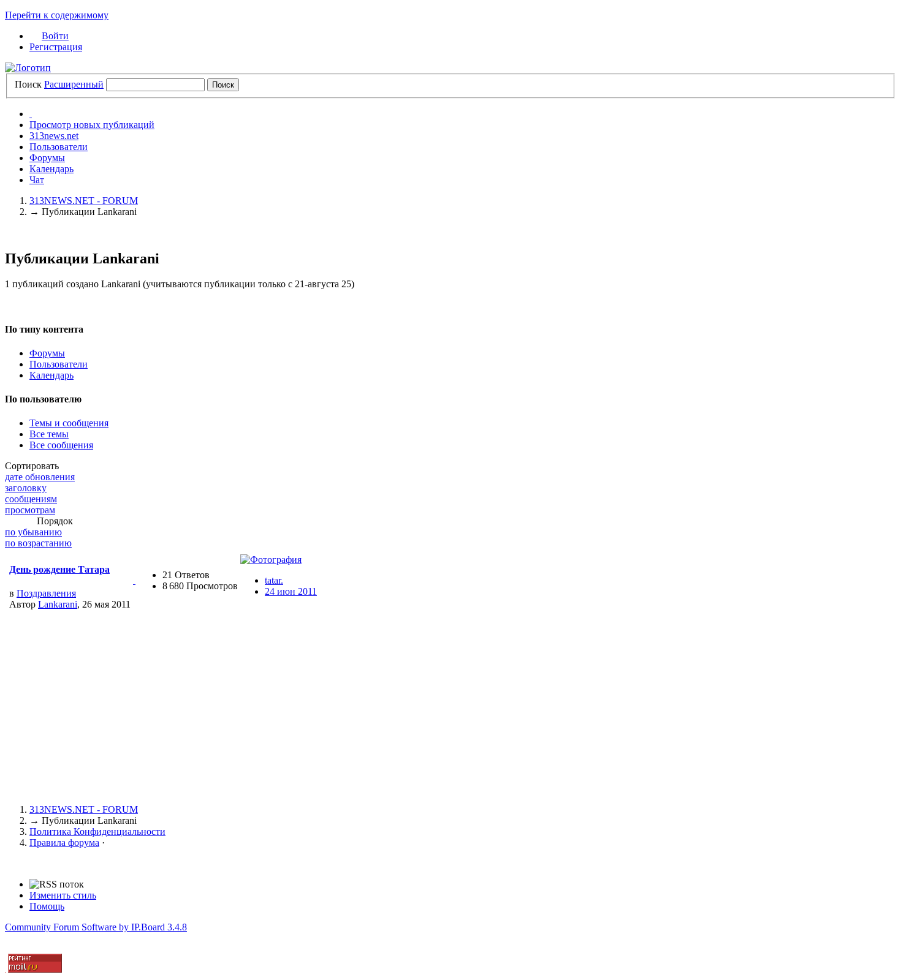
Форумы (47, 158)
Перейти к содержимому (56, 15)
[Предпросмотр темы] (134, 580)
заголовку (26, 488)
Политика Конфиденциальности (97, 831)
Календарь (51, 169)
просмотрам (30, 510)
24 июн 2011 (291, 591)
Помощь (46, 906)
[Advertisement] (372, 708)
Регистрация (55, 47)
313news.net (53, 135)
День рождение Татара (59, 569)
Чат (36, 180)
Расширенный (74, 84)
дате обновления (40, 477)
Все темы (49, 434)
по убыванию (33, 532)
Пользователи (58, 146)
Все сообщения (61, 445)
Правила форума (64, 842)
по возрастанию (38, 543)
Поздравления (46, 593)
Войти (55, 36)
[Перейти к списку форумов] (28, 67)
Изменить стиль (62, 895)
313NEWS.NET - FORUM (83, 809)
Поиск (28, 84)
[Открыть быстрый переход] (30, 113)
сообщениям (31, 499)
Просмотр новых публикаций (91, 124)
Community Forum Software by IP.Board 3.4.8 (96, 927)
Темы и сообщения (68, 423)
